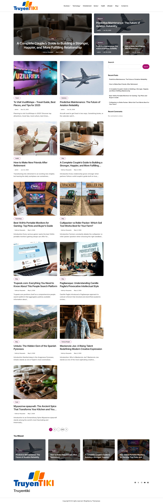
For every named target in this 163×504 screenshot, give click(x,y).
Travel (17, 98)
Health (103, 6)
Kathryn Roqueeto (48, 52)
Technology (76, 6)
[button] (89, 34)
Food (16, 402)
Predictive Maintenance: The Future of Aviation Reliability (128, 79)
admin (99, 30)
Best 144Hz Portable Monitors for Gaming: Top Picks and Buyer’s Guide (33, 224)
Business (66, 6)
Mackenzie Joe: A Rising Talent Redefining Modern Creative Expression (81, 347)
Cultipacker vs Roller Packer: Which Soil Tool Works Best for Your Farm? (81, 224)
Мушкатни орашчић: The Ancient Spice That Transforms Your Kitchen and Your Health (35, 409)
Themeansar (96, 501)
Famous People (66, 341)
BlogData (87, 501)
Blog (116, 6)
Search (111, 62)
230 (62, 429)
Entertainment (87, 6)
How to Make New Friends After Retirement (123, 84)
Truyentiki (22, 491)
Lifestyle (109, 6)
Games (96, 6)
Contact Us (124, 6)
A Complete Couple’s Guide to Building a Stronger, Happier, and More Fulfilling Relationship (81, 165)
